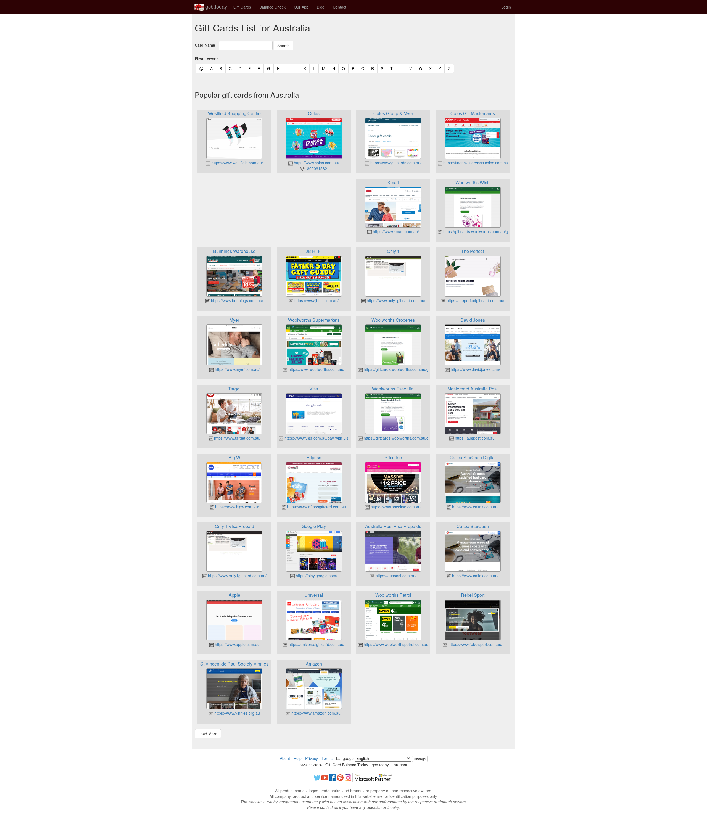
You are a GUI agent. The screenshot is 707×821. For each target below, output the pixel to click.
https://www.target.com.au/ (236, 438)
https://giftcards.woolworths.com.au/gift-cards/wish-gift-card (494, 231)
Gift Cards (242, 7)
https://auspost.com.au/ (475, 438)
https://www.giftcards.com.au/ (395, 162)
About (285, 758)
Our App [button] (301, 7)
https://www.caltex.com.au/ (474, 507)
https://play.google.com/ (316, 575)
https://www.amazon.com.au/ (316, 713)
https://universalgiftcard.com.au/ (315, 644)
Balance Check (272, 7)
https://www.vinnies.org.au (236, 713)
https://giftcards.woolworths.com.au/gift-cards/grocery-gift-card (418, 369)
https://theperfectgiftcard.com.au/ (474, 300)
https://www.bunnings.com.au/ (236, 300)
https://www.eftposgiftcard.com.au (316, 507)
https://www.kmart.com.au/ (395, 231)
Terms (327, 758)
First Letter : (206, 58)
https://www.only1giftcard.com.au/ (395, 300)
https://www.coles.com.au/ (316, 162)
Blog (321, 7)
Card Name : (206, 45)
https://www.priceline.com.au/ (395, 507)
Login (506, 7)
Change (420, 758)
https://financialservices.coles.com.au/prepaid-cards (488, 162)
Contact (339, 7)
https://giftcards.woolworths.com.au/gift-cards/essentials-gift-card (420, 438)
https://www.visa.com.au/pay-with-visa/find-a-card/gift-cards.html (340, 438)
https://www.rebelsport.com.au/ (474, 644)
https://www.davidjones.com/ (475, 369)
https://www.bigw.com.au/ (236, 507)
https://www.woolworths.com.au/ (315, 369)
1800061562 (316, 168)
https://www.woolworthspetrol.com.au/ (396, 644)
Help (298, 758)
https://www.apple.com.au (237, 644)
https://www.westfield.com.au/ (236, 162)
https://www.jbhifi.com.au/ (316, 300)
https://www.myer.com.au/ (237, 369)
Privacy (311, 758)
